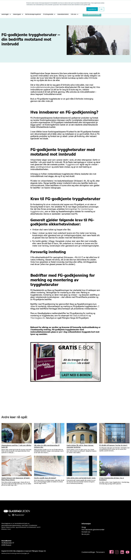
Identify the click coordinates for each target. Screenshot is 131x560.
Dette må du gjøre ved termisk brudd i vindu (81, 478)
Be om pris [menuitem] (85, 534)
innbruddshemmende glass (42, 87)
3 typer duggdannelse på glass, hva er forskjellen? (111, 479)
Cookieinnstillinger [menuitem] (88, 552)
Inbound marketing (11, 553)
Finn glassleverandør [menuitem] (92, 14)
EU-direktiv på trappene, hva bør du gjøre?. (113, 445)
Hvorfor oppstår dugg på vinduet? (45, 478)
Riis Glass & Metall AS (79, 315)
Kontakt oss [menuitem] (86, 532)
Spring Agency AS (25, 553)
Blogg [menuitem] (84, 527)
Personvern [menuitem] (100, 552)
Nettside (3, 553)
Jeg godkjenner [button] (92, 9)
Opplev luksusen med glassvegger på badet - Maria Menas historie (15, 479)
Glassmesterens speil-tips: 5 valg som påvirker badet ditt (16, 446)
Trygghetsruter (72, 164)
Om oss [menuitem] (73, 14)
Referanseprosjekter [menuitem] (33, 14)
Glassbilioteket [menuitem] (63, 14)
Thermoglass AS (37, 318)
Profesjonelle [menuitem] (48, 14)
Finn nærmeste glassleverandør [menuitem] (93, 529)
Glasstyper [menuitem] (17, 14)
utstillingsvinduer (43, 167)
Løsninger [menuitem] (5, 14)
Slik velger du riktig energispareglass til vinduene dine (46, 446)
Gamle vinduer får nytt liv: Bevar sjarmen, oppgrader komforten (80, 446)
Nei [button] (101, 9)
